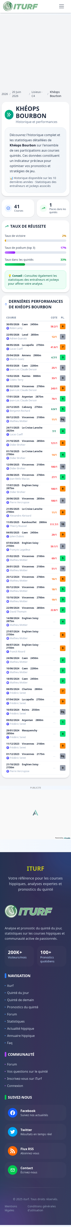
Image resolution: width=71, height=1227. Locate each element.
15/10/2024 (12, 597)
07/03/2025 (12, 543)
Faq (9, 1043)
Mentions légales (11, 1208)
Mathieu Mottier (19, 421)
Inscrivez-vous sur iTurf (24, 1078)
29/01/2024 (12, 730)
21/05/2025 (12, 509)
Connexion (15, 1086)
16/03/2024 (12, 709)
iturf (10, 985)
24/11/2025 (12, 427)
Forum (12, 1014)
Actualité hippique (20, 1028)
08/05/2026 (12, 345)
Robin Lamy (16, 328)
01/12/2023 (12, 754)
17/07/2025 (12, 485)
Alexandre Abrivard (20, 515)
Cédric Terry (16, 379)
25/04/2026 (12, 355)
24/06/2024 (12, 658)
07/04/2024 (12, 699)
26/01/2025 (12, 566)
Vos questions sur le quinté (27, 1071)
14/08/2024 (12, 618)
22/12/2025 (12, 407)
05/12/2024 (12, 587)
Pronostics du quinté (22, 1007)
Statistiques (16, 1021)
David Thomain (18, 611)
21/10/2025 (12, 441)
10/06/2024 (12, 668)
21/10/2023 (12, 764)
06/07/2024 (12, 644)
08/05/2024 (12, 689)
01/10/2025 (12, 451)
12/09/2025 (12, 464)
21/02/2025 (12, 556)
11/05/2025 (12, 522)
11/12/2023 (12, 743)
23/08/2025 (12, 475)
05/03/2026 (12, 365)
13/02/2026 (12, 376)
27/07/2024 (12, 631)
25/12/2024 (12, 577)
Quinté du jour (18, 993)
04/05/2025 (12, 532)
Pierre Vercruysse (19, 502)
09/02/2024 (12, 720)
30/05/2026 (12, 324)
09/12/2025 (12, 417)
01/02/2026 (12, 386)
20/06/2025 (12, 498)
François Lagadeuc (20, 549)
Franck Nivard (17, 651)
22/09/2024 (12, 608)
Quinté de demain (20, 1000)
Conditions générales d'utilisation (42, 1208)
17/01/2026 (12, 396)
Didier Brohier (17, 444)
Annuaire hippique (21, 1035)
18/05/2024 (12, 678)
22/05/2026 (12, 334)
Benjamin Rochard (20, 410)
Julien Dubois (17, 536)
